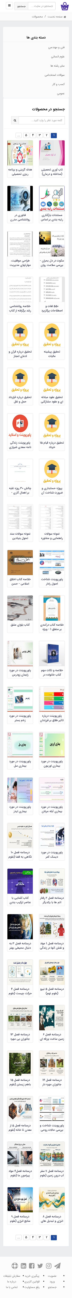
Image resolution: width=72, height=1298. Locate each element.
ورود (52, 1281)
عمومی (61, 93)
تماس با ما (12, 1287)
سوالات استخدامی (55, 75)
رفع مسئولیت (32, 1287)
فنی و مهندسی (56, 47)
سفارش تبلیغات (11, 1276)
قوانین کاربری (32, 1281)
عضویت (52, 1276)
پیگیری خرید (32, 1276)
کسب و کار (58, 84)
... (18, 135)
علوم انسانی (58, 56)
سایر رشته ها (58, 66)
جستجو (21, 6)
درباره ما (11, 1281)
